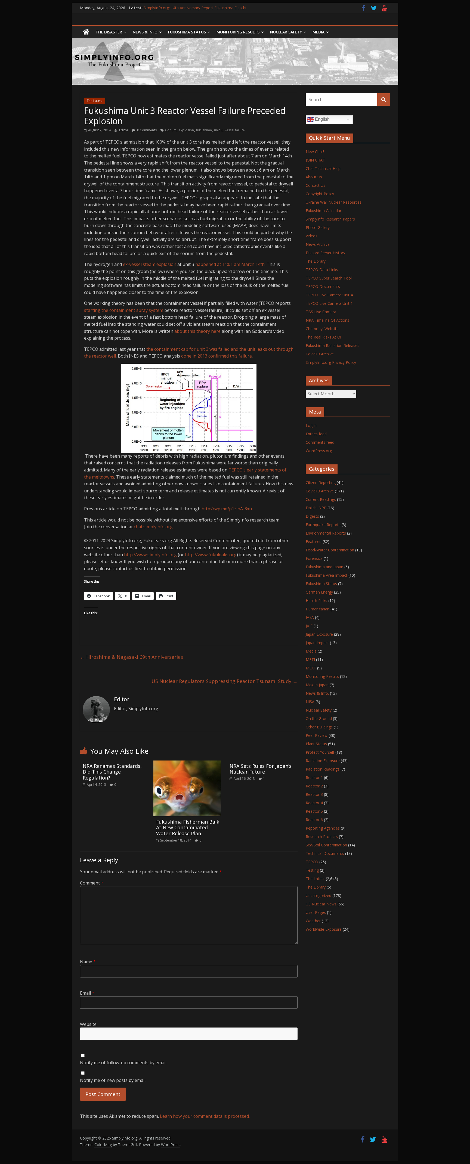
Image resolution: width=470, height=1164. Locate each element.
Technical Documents (325, 853)
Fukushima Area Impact (326, 575)
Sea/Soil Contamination (326, 845)
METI (310, 659)
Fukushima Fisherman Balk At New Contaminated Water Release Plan (187, 827)
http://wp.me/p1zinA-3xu (227, 509)
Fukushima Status (187, 32)
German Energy (319, 592)
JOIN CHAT (315, 160)
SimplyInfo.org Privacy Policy (331, 362)
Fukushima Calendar (323, 210)
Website (88, 1024)
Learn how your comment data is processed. (205, 1116)
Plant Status (316, 743)
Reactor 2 (314, 786)
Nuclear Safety (286, 32)
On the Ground (319, 718)
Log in (311, 425)
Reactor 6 (314, 819)
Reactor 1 (314, 777)
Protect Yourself (320, 752)
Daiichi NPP (316, 507)
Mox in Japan (317, 684)
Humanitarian (317, 609)
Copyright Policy (320, 193)
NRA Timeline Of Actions (327, 320)
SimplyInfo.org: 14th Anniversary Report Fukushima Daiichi (195, 7)
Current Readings (321, 499)
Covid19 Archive (320, 353)
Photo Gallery (318, 227)
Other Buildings (319, 727)
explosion (186, 130)
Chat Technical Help (323, 168)
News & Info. (317, 693)
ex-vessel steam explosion (150, 264)
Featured (313, 541)
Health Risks (316, 600)
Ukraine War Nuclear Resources (333, 202)
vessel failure (235, 130)
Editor (124, 130)
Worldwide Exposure (324, 929)
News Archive (318, 244)
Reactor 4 (314, 802)
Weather (313, 920)
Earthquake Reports (323, 524)
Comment (91, 883)
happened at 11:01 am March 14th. (230, 264)
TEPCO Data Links (322, 269)
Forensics (314, 558)
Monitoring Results (238, 32)
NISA (310, 701)
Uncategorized (318, 895)
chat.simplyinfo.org (153, 527)
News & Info (145, 32)
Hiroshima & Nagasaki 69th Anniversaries (131, 657)
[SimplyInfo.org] (86, 32)
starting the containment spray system (123, 310)
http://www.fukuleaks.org (211, 555)
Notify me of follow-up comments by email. (123, 1063)
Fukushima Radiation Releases (332, 345)
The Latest (95, 100)
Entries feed (316, 433)
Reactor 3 (314, 794)
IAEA (310, 617)
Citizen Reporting (321, 482)
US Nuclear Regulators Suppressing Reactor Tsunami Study (224, 681)
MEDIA (318, 32)
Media (311, 651)
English (322, 119)
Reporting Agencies (323, 828)
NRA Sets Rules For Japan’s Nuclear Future (261, 769)
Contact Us (315, 185)
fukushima (204, 130)
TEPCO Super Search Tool (329, 278)
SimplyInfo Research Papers (330, 219)
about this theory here (197, 331)
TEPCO (312, 861)
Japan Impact (317, 642)
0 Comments (146, 130)
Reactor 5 (314, 811)
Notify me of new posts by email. (113, 1080)
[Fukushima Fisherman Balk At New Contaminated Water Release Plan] (187, 764)
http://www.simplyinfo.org (150, 555)
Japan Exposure (319, 634)
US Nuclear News (321, 904)
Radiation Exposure (323, 760)
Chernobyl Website (322, 328)
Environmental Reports (326, 533)
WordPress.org (319, 450)
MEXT (311, 668)
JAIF (309, 625)
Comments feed (320, 442)
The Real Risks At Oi (323, 337)
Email (87, 993)
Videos (311, 235)
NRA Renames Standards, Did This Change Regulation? (112, 772)
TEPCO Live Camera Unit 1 (329, 303)
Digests (312, 516)
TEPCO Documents (323, 286)
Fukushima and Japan (324, 566)
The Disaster (108, 32)
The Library (316, 261)
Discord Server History (325, 252)
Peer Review (316, 735)
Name (88, 962)
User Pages (316, 912)
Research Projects (322, 836)
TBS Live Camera (321, 311)
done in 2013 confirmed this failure (216, 356)
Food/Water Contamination (330, 549)
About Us (314, 176)
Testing (312, 870)
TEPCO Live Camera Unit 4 (329, 294)
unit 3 (218, 130)
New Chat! (315, 151)
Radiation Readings (322, 769)
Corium (171, 130)
